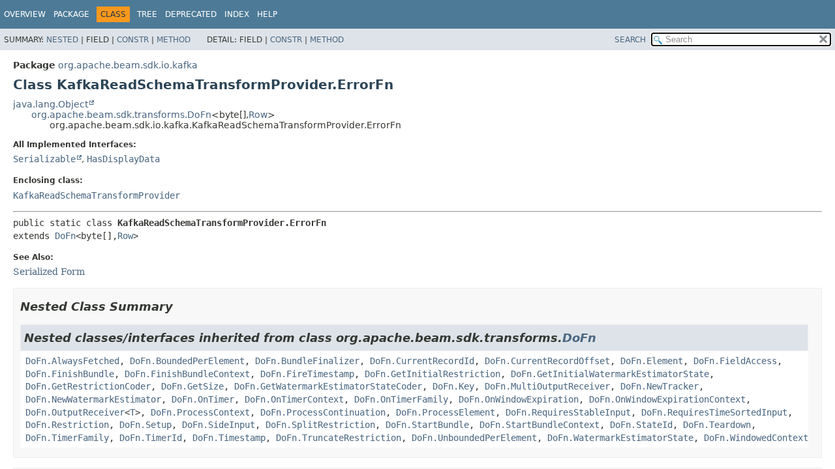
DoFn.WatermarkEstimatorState (620, 438)
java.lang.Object (50, 104)
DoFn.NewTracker (659, 386)
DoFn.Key (453, 386)
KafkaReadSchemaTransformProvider (96, 195)
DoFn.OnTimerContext (294, 399)
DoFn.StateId (641, 424)
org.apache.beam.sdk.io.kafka (128, 65)
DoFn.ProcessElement (445, 412)
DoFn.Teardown (717, 424)
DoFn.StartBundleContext (539, 424)
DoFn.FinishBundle (69, 374)
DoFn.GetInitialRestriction (432, 374)
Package (71, 14)
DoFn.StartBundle (427, 424)
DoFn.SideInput (218, 424)
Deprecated (191, 14)
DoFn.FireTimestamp (307, 374)
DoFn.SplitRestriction (320, 424)
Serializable (44, 159)
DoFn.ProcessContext (200, 412)
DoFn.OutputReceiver (75, 412)
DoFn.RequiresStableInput (568, 412)
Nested (62, 39)
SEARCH (630, 39)
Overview (25, 14)
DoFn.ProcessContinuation (323, 412)
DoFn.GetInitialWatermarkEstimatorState (610, 374)
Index (236, 14)
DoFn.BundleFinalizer (307, 361)
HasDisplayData (123, 159)
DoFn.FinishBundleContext (187, 374)
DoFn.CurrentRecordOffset (547, 361)
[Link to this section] (182, 306)
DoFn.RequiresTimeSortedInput (714, 412)
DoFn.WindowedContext (756, 438)
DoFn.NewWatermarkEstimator (93, 399)
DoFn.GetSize (192, 386)
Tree (147, 14)
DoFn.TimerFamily (67, 438)
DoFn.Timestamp (229, 438)
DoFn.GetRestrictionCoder (88, 386)
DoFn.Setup (145, 424)
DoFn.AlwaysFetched (72, 361)
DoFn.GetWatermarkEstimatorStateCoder (328, 386)
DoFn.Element (651, 361)
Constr (133, 39)
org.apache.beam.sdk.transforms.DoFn (121, 114)
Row (258, 114)
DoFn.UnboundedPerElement (474, 438)
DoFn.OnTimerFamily (401, 399)
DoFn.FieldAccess (735, 361)
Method (173, 39)
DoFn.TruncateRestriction (338, 438)
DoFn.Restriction (67, 424)
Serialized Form (49, 271)
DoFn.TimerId (150, 438)
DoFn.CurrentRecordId (422, 361)
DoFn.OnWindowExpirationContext (667, 399)
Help (267, 14)
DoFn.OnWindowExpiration (519, 399)
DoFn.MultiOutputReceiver (547, 386)
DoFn (65, 236)
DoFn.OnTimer (203, 399)
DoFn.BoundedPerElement (187, 361)
